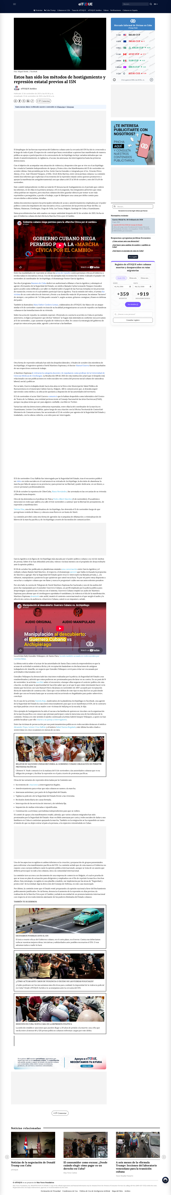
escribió (40, 682)
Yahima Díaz (19, 509)
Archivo (127, 1191)
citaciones (34, 784)
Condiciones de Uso (70, 1191)
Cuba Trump (50, 10)
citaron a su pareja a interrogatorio (52, 719)
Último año (133, 278)
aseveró (73, 572)
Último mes (144, 278)
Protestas (38, 10)
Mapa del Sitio (117, 1191)
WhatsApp (61, 107)
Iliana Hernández (59, 491)
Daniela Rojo (40, 701)
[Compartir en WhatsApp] (15, 101)
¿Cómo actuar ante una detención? (125, 241)
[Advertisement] (60, 127)
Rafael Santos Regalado (66, 727)
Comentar (43, 101)
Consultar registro (133, 320)
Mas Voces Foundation (45, 1182)
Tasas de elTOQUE (79, 10)
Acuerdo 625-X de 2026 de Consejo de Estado (127, 225)
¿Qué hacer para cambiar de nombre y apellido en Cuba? (131, 246)
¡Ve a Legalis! (133, 257)
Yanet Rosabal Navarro (124, 1176)
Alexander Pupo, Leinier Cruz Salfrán (30, 727)
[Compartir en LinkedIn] (28, 101)
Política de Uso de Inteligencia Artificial (95, 1191)
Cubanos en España (130, 10)
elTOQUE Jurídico (95, 10)
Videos (105, 10)
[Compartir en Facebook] (19, 101)
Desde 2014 (121, 278)
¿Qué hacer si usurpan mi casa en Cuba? (128, 251)
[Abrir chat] (165, 1180)
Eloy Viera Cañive (70, 1173)
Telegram (70, 107)
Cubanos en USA (63, 10)
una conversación (69, 569)
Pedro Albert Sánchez (62, 499)
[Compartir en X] (23, 101)
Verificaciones (115, 10)
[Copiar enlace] (32, 101)
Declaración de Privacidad (50, 1191)
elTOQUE (14, 1170)
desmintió (34, 596)
